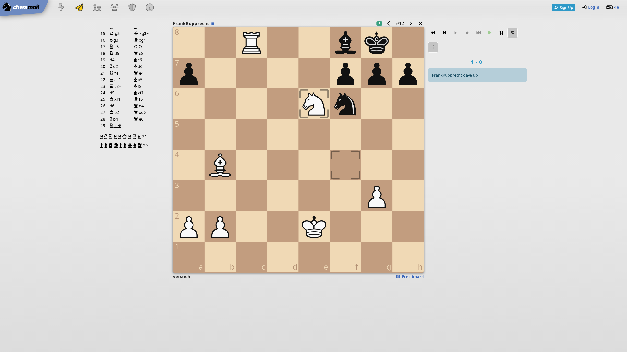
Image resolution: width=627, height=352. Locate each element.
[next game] (410, 23)
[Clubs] (132, 8)
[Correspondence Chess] (79, 8)
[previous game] (389, 23)
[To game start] (433, 33)
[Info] (150, 8)
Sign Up (566, 7)
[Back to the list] (420, 23)
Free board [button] (412, 276)
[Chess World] (97, 8)
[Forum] (114, 8)
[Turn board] (501, 33)
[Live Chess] (61, 8)
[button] (102, 136)
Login (593, 7)
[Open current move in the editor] (512, 33)
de (616, 7)
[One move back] (444, 33)
